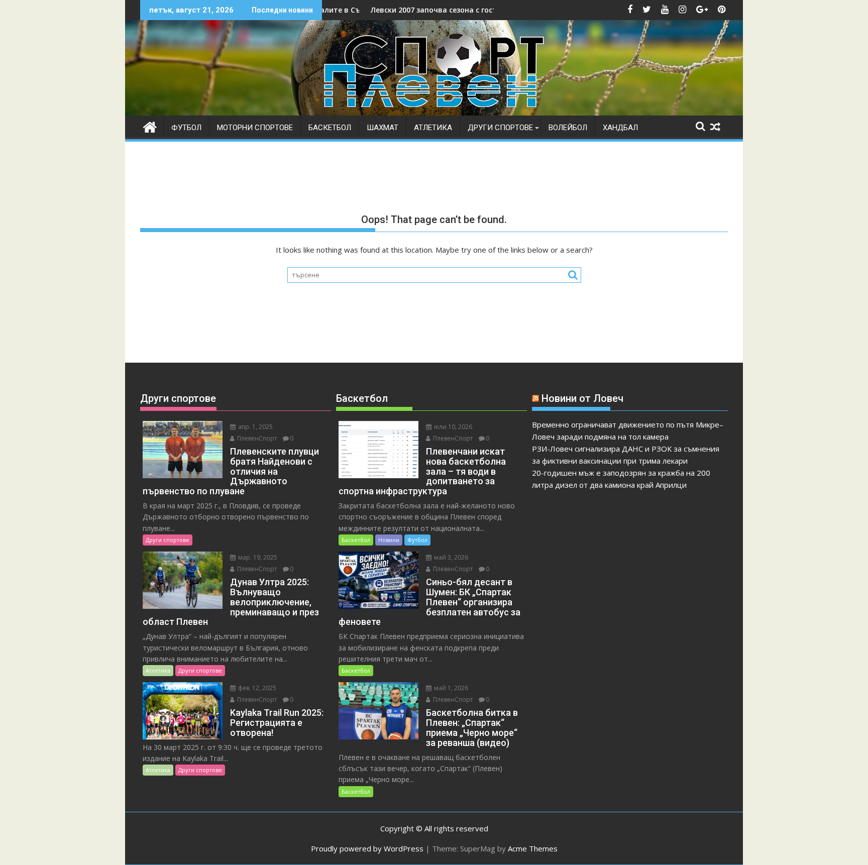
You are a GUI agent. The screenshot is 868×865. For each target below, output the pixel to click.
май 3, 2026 (450, 557)
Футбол (186, 127)
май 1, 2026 (450, 688)
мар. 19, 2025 (257, 557)
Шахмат (382, 127)
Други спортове (500, 127)
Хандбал (620, 127)
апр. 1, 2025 (255, 426)
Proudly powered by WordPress (367, 848)
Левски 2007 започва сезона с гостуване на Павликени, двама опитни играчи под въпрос (495, 10)
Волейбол (568, 127)
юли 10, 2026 (452, 426)
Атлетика (433, 127)
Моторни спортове (255, 127)
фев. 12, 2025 (256, 688)
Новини (388, 540)
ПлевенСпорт (256, 438)
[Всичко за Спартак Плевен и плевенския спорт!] (150, 126)
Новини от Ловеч (582, 398)
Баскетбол (329, 127)
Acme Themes (533, 848)
